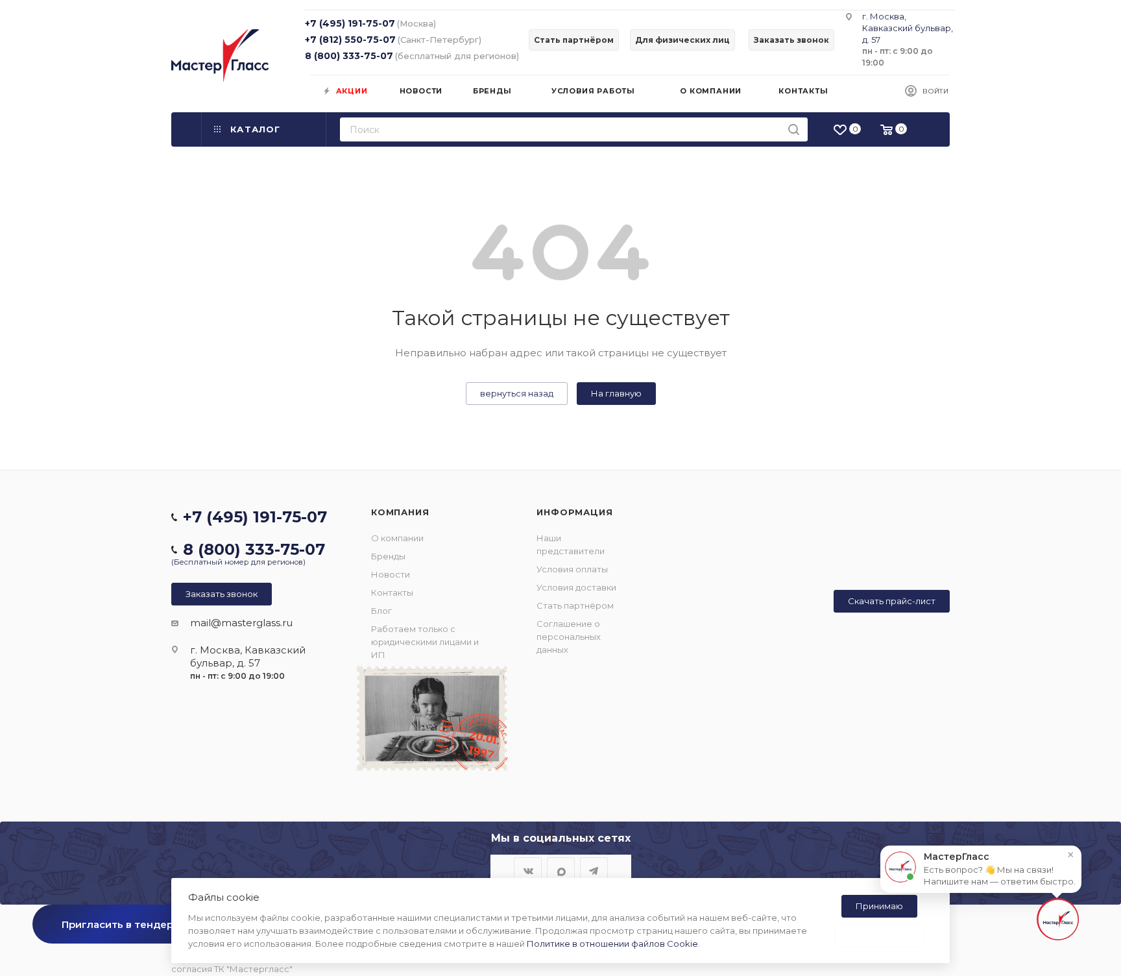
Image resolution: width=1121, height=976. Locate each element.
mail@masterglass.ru (241, 622)
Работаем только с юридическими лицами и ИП (425, 642)
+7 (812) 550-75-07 (350, 39)
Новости (390, 574)
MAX (561, 871)
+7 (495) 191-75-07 (350, 23)
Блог (381, 610)
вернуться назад (516, 393)
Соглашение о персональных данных (568, 636)
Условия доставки (576, 587)
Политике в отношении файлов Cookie (612, 943)
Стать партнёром (575, 605)
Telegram (594, 871)
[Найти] (794, 129)
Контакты (392, 592)
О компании (397, 538)
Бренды (388, 556)
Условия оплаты (572, 569)
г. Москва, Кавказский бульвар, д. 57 (907, 28)
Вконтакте (528, 871)
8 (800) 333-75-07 (349, 56)
